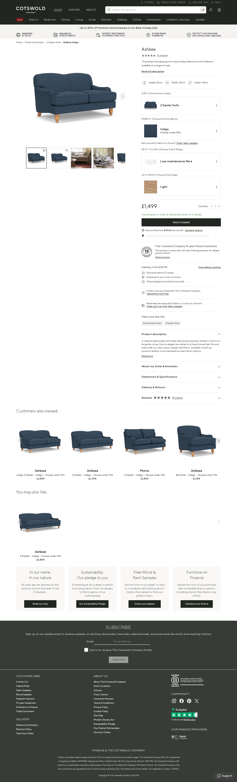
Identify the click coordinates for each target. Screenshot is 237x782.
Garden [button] (200, 19)
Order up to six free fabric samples (164, 306)
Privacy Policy (101, 707)
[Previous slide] (18, 441)
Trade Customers (25, 711)
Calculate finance (194, 230)
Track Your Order (25, 733)
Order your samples (144, 603)
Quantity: (203, 206)
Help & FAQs (23, 686)
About (91, 9)
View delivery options (209, 267)
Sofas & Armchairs (34, 42)
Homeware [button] (154, 19)
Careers (98, 690)
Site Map (98, 715)
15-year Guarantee (26, 703)
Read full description (153, 71)
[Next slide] (218, 441)
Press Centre (101, 694)
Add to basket (181, 222)
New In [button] (33, 19)
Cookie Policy (101, 711)
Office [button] (137, 19)
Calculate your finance (196, 603)
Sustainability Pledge (104, 724)
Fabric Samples (23, 690)
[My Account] (211, 10)
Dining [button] (66, 19)
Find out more (162, 257)
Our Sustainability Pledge (92, 603)
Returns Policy (23, 729)
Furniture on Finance (27, 707)
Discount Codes (102, 732)
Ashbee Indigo (71, 42)
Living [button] (79, 19)
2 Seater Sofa (53, 42)
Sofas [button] (92, 19)
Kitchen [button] (107, 19)
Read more (147, 356)
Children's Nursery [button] (178, 19)
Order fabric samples (187, 143)
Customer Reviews (104, 699)
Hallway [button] (122, 19)
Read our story (40, 603)
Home (19, 42)
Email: (90, 641)
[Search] (202, 10)
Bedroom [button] (50, 19)
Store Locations (102, 686)
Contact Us (22, 682)
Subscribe (118, 659)
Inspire (74, 9)
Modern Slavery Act (104, 720)
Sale (19, 19)
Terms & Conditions (104, 703)
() (162, 55)
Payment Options (25, 699)
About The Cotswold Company (110, 682)
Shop (58, 9)
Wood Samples (24, 694)
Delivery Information (27, 725)
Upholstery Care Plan (158, 293)
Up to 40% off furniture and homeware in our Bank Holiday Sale (118, 28)
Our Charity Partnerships (106, 728)
